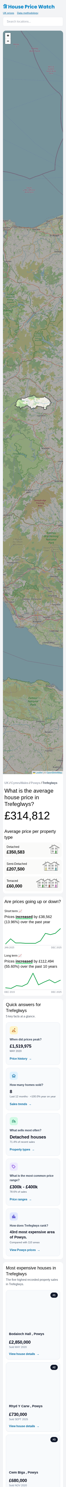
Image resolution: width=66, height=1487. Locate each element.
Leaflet (39, 772)
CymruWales (20, 782)
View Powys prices (25, 1250)
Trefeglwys (49, 782)
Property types (22, 1149)
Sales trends (21, 1104)
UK (6, 782)
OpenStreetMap (54, 772)
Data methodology (27, 12)
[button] (8, 35)
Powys (35, 782)
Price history (21, 1058)
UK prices (8, 12)
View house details (24, 1354)
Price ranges (21, 1199)
